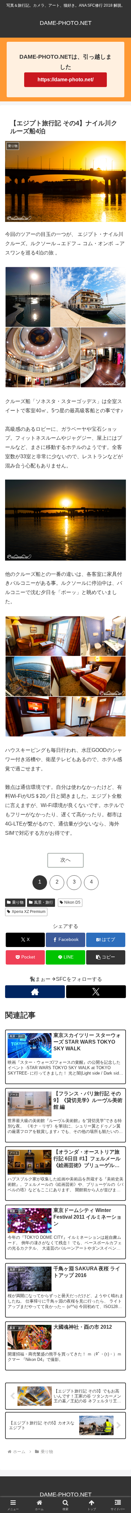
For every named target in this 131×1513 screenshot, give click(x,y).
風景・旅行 (43, 902)
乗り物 (18, 902)
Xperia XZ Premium (28, 911)
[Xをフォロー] (96, 991)
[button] (106, 957)
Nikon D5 (72, 902)
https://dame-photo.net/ (65, 79)
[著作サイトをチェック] (35, 991)
